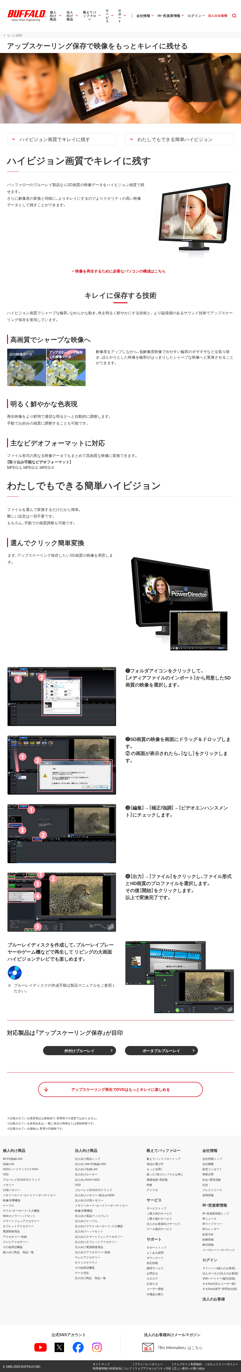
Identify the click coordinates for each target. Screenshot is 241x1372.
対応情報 (152, 1263)
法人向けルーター (86, 1174)
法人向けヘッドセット (89, 1231)
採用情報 (208, 1195)
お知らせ (152, 1283)
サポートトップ (156, 1247)
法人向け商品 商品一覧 (90, 1278)
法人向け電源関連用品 (89, 1247)
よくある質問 (155, 1252)
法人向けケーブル (86, 1221)
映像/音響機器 (11, 1200)
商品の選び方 (155, 1164)
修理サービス (155, 1268)
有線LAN (8, 1164)
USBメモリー (11, 1190)
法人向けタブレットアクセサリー (96, 1242)
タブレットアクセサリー (18, 1226)
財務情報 (208, 1239)
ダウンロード (155, 1258)
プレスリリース (212, 1190)
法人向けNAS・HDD (87, 1179)
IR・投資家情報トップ (215, 1213)
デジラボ (152, 1190)
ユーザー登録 (155, 1289)
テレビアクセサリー (15, 1242)
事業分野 (208, 1174)
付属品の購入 (155, 1294)
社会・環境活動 (211, 1179)
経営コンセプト (212, 1169)
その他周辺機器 (13, 1247)
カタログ (152, 1278)
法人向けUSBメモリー (89, 1200)
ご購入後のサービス (159, 1218)
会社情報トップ (212, 1159)
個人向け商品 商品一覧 (18, 1252)
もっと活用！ (154, 1169)
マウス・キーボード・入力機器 (21, 1210)
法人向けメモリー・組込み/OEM (94, 1195)
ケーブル (8, 1205)
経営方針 (208, 1234)
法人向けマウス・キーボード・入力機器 (99, 1226)
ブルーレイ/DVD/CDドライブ (21, 1179)
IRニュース (209, 1218)
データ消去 (82, 1273)
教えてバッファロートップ (164, 1159)
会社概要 (208, 1164)
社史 (205, 1185)
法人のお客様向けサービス (164, 1224)
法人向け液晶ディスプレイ (92, 1216)
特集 (149, 1185)
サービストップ (156, 1208)
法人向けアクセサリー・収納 (92, 1252)
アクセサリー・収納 (15, 1236)
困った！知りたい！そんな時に (165, 1174)
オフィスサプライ (86, 1262)
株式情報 (208, 1244)
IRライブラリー (212, 1224)
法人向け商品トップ (87, 1159)
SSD (6, 1174)
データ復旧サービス (159, 1229)
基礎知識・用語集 (157, 1179)
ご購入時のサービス (159, 1213)
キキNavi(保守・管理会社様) (219, 1289)
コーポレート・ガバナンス (218, 1250)
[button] (62, 139)
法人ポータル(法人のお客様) (220, 1273)
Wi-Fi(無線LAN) (13, 1159)
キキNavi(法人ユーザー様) (219, 1283)
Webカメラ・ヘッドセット (19, 1216)
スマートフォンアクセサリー (21, 1221)
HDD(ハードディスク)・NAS (20, 1169)
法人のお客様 (213, 1299)
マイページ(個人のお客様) (218, 1268)
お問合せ (152, 1273)
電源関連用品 (11, 1231)
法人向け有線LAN (86, 1169)
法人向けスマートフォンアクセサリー (99, 1236)
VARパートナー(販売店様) (218, 1278)
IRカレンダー (210, 1229)
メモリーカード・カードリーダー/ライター (29, 1195)
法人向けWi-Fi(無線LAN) (90, 1164)
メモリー (8, 1185)
